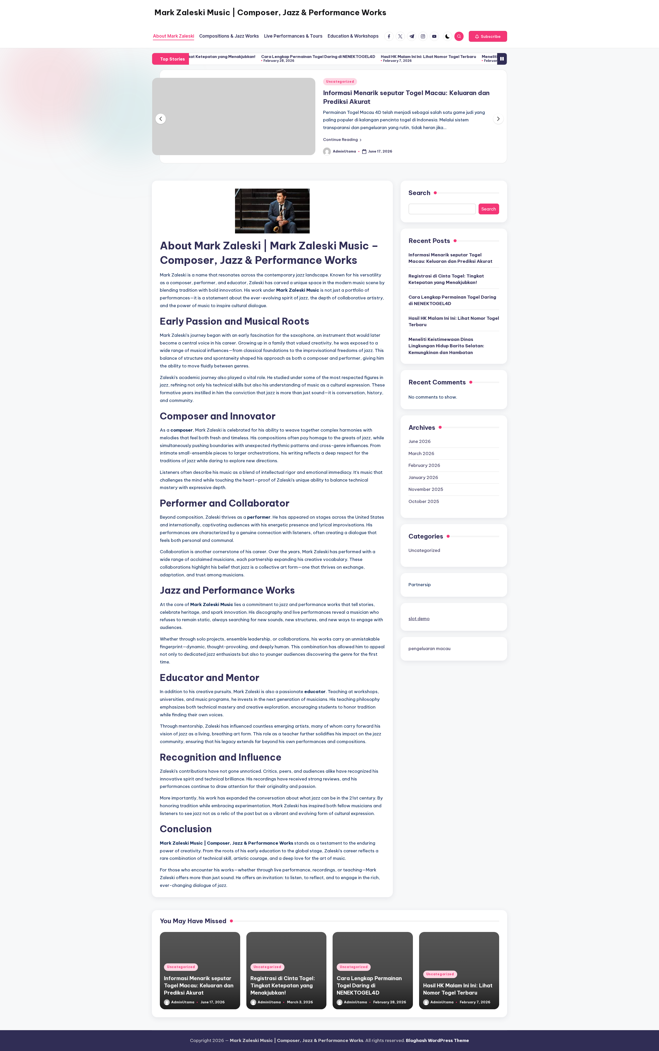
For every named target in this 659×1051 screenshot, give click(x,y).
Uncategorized (340, 81)
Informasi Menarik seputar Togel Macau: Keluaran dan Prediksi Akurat (450, 258)
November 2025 (426, 489)
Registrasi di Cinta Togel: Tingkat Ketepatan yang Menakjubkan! (446, 279)
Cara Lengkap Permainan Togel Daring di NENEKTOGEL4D (278, 56)
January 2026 (423, 477)
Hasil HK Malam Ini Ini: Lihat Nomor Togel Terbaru (388, 56)
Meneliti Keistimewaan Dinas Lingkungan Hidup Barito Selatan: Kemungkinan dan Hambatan (446, 346)
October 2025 (424, 501)
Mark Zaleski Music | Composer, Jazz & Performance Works (270, 12)
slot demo (419, 618)
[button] (488, 36)
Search (419, 193)
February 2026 (424, 465)
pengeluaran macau (429, 648)
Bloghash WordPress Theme (437, 1040)
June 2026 (420, 441)
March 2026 (421, 453)
